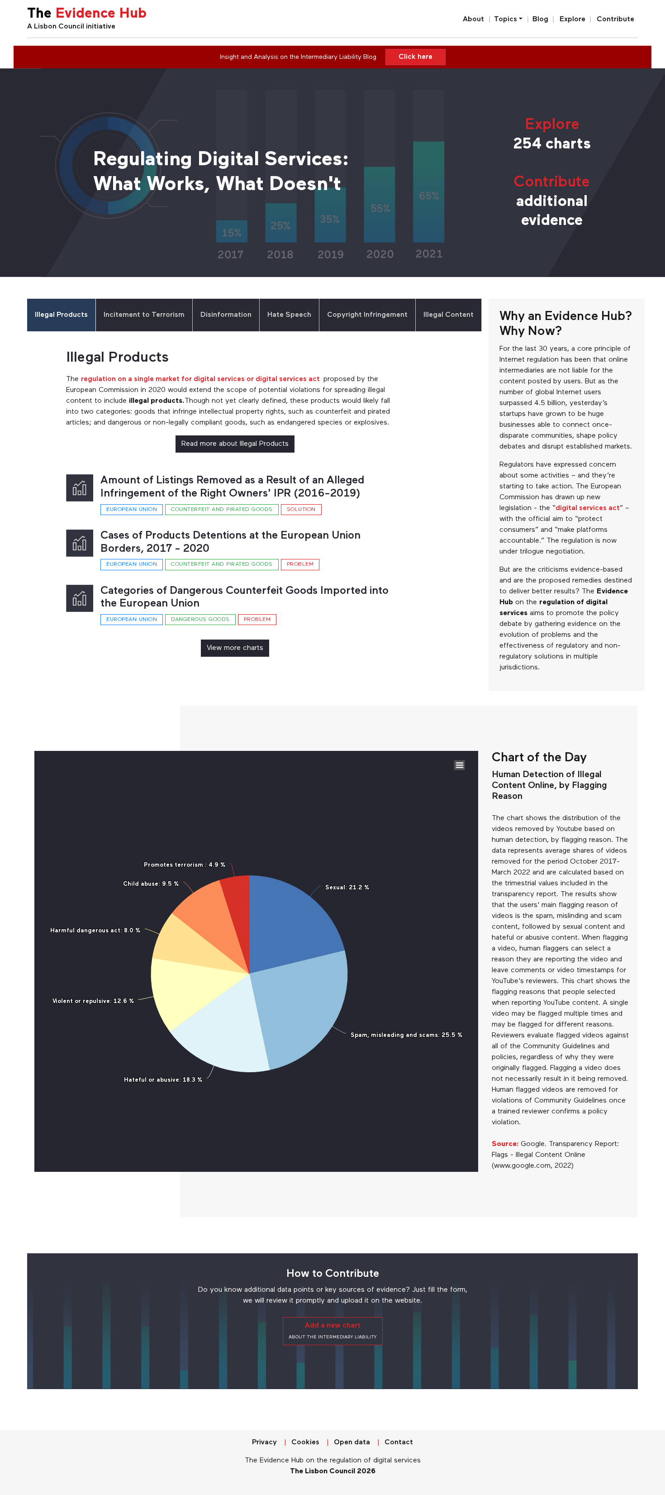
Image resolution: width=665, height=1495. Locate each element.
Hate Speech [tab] (289, 315)
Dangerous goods (200, 619)
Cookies (305, 1442)
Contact (399, 1442)
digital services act (588, 508)
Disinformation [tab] (226, 315)
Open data (352, 1442)
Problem (300, 564)
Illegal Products (117, 358)
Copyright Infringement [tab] (367, 315)
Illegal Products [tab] (61, 315)
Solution (301, 509)
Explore (572, 19)
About (473, 19)
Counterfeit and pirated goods (222, 509)
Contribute (615, 19)
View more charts (235, 648)
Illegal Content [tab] (448, 315)
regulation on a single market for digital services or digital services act (202, 379)
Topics (505, 19)
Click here (415, 57)
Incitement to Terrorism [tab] (144, 315)
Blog (540, 19)
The (87, 14)
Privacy (264, 1442)
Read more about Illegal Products (235, 444)
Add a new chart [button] (333, 1331)
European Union (131, 509)
